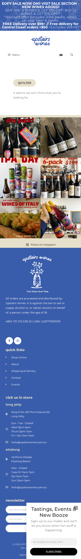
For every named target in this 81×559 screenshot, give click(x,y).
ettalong (13, 449)
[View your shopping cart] (61, 54)
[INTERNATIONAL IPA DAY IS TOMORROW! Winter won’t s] (20, 178)
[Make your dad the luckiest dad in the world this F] (20, 137)
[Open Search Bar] (71, 54)
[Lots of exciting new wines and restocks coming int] (60, 218)
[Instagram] (17, 340)
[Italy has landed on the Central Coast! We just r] (20, 218)
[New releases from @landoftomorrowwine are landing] (60, 137)
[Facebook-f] (9, 340)
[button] (75, 507)
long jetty (13, 404)
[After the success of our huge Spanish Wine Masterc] (60, 178)
